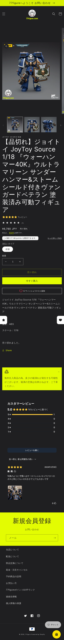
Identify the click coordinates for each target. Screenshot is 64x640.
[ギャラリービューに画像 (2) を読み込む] (32, 124)
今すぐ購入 (32, 280)
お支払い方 (11, 583)
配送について (12, 556)
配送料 (11, 233)
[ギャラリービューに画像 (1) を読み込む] (15, 124)
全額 (7, 249)
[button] (3, 14)
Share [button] (9, 350)
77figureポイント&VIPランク (20, 589)
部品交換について (14, 563)
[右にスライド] (60, 125)
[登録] (54, 537)
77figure (28, 634)
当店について (12, 549)
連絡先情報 (11, 596)
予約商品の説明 (13, 576)
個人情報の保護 (13, 603)
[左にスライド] (3, 125)
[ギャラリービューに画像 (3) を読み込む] (49, 124)
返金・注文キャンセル (17, 569)
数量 (4, 256)
